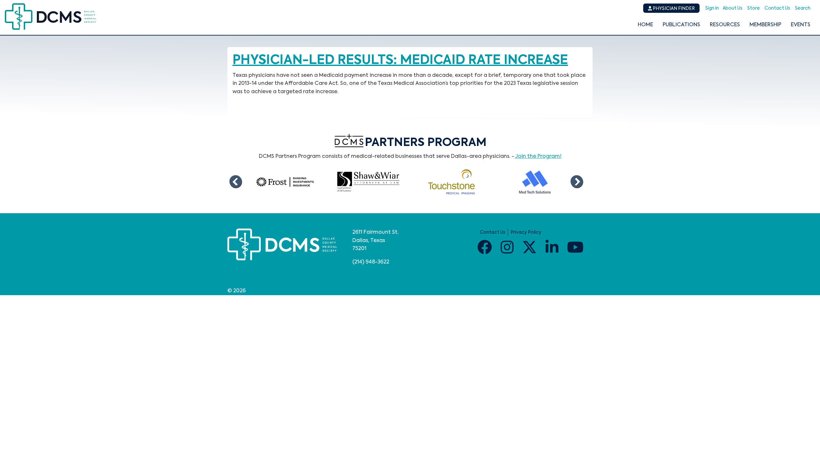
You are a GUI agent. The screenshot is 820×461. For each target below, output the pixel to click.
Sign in (712, 8)
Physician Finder (673, 8)
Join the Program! (538, 156)
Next (577, 182)
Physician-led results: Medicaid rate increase (400, 60)
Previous (235, 182)
